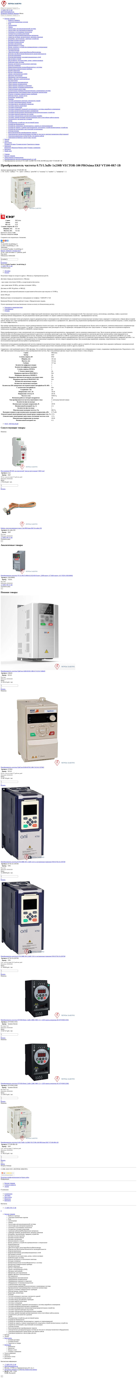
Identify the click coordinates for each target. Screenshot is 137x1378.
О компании (8, 1194)
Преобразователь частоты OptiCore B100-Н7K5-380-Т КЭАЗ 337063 (22, 767)
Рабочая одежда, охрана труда (17, 95)
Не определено (13, 80)
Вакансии (15, 147)
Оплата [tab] (6, 272)
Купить (3, 489)
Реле (9, 23)
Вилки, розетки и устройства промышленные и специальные (27, 47)
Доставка (7, 1195)
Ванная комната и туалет (16, 45)
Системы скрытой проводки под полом (20, 114)
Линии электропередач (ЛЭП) (17, 74)
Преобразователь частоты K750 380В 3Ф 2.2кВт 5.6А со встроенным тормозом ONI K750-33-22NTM (33, 956)
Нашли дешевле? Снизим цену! (11, 250)
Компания (7, 146)
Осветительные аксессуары (17, 89)
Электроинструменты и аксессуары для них (22, 137)
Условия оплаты (21, 144)
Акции (6, 141)
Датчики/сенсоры (13, 50)
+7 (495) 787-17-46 (6, 10)
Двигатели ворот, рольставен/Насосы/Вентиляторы (24, 52)
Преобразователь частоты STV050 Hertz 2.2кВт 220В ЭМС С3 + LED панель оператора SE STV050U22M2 (35, 1083)
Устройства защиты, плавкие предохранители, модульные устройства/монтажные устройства (38, 127)
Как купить (8, 142)
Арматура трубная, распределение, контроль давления (25, 37)
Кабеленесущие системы (16, 62)
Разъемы (11, 99)
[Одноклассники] (3, 241)
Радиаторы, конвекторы (15, 97)
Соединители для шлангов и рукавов (20, 119)
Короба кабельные (14, 70)
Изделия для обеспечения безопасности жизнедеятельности (27, 54)
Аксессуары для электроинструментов (20, 30)
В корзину (4, 262)
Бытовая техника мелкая (16, 42)
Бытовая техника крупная (16, 40)
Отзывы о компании (33, 147)
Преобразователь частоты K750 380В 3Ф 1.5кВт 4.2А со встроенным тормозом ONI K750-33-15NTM (33, 862)
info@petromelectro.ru (7, 12)
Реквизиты (7, 147)
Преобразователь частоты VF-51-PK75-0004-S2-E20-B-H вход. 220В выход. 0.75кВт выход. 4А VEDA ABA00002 (37, 575)
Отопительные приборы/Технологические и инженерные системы (29, 90)
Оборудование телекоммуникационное (20, 87)
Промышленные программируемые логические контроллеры (27, 92)
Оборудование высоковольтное (18, 82)
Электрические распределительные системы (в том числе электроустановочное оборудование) (38, 134)
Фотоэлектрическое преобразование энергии (22, 132)
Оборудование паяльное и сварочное (20, 85)
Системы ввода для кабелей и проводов (21, 104)
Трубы (10, 121)
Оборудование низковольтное (17, 84)
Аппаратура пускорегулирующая (18, 33)
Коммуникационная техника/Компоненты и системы (25, 67)
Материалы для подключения (17, 77)
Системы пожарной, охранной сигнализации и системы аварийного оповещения (34, 109)
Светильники (12, 25)
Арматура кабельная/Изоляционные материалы (23, 35)
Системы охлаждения (15, 107)
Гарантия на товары (33, 144)
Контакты (7, 149)
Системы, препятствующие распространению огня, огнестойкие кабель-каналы (33, 117)
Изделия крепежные (14, 55)
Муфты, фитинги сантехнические (19, 79)
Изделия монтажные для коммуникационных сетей (24, 57)
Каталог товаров (9, 18)
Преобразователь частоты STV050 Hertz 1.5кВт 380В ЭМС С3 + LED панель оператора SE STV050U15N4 (35, 1020)
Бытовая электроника (15, 44)
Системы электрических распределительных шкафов (25, 116)
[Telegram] (8, 241)
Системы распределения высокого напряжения (23, 111)
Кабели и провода (14, 20)
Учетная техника (13, 131)
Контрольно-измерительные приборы (20, 69)
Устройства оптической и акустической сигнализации (25, 129)
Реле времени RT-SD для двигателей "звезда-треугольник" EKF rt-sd (22, 471)
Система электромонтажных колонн (19, 102)
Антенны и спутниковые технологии (20, 32)
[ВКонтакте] (1, 241)
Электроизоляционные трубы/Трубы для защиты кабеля (26, 136)
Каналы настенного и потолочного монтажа (22, 64)
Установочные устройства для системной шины (23, 122)
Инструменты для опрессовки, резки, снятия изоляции (25, 60)
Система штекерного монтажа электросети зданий (24, 100)
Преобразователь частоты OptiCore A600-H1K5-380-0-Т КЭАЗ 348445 (23, 671)
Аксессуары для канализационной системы (22, 28)
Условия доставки (10, 144)
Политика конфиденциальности (11, 1177)
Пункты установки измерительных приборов (22, 94)
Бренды (6, 139)
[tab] (8, 309)
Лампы (10, 27)
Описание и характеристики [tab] (13, 307)
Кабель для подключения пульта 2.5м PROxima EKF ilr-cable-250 (21, 528)
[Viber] (6, 241)
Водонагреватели (13, 49)
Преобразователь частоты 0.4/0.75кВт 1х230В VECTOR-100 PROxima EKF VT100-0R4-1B (29, 1142)
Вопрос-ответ (22, 147)
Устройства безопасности (16, 124)
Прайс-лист (8, 151)
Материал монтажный (15, 75)
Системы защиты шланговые (17, 106)
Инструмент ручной (14, 59)
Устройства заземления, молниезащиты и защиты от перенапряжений (30, 126)
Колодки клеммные (14, 65)
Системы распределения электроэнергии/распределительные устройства (31, 112)
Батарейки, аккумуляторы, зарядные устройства (23, 38)
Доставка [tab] (7, 271)
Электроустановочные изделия (18, 22)
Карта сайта (25, 1177)
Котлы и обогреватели (15, 72)
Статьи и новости (10, 1185)
